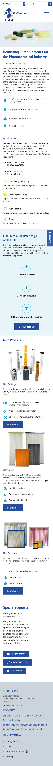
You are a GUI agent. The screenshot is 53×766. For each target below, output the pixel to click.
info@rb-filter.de (16, 653)
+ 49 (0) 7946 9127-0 (17, 662)
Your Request (26, 326)
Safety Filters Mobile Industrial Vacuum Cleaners (25, 724)
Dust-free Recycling (11, 720)
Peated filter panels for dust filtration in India (23, 729)
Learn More (13, 424)
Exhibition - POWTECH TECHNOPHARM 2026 (23, 715)
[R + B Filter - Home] (9, 14)
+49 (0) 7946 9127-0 (14, 705)
